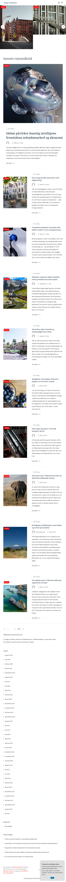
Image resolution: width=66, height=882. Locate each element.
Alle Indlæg (10, 128)
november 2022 (9, 796)
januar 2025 (8, 699)
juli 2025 (7, 681)
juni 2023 (7, 774)
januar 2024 (8, 747)
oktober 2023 (9, 760)
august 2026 (8, 655)
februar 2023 (9, 782)
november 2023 (9, 756)
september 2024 (10, 716)
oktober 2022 (9, 800)
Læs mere (9, 163)
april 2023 (8, 778)
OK (52, 877)
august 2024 (8, 721)
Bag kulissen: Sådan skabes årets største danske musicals (22, 847)
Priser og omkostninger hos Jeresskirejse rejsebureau (21, 839)
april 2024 (8, 738)
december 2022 (9, 791)
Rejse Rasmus (10, 2)
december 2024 (9, 703)
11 (15, 629)
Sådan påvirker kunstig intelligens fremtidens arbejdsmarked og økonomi (27, 852)
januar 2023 (8, 787)
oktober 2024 (9, 712)
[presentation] (3, 27)
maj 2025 (7, 686)
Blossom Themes (8, 871)
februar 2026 (9, 664)
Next (18, 629)
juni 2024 (7, 730)
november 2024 (9, 708)
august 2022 (8, 809)
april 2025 (8, 690)
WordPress (24, 871)
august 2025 (8, 677)
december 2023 (9, 752)
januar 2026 (8, 668)
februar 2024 (9, 743)
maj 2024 (7, 734)
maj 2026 (7, 659)
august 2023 (8, 765)
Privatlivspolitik (8, 873)
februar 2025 (9, 694)
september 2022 (10, 804)
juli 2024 (7, 725)
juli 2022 (7, 813)
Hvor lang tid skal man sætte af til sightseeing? (19, 856)
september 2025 (10, 672)
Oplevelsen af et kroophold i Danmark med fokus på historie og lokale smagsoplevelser (31, 843)
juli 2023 (7, 769)
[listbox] (33, 30)
